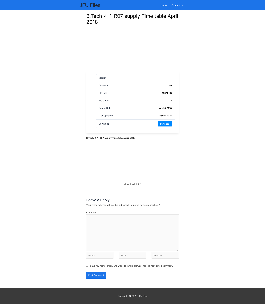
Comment (92, 212)
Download (164, 124)
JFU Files (90, 5)
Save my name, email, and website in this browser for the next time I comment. (131, 265)
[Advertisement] (132, 50)
